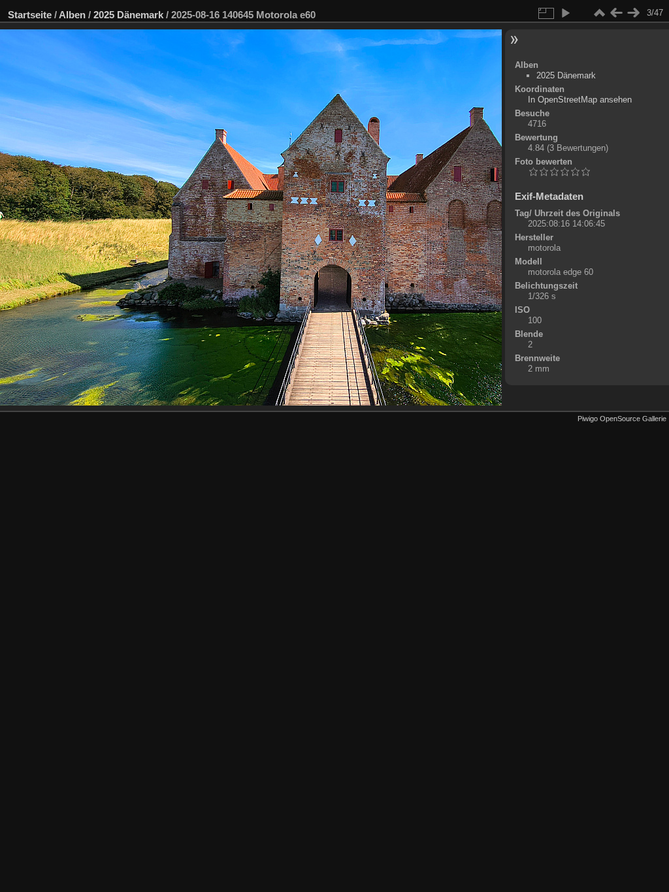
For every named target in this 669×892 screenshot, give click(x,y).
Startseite (30, 14)
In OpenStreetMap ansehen (580, 99)
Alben (72, 14)
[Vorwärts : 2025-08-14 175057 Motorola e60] (633, 13)
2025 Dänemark (128, 14)
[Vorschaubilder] (599, 13)
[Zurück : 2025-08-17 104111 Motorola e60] (616, 13)
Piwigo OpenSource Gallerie (622, 418)
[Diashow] (565, 13)
